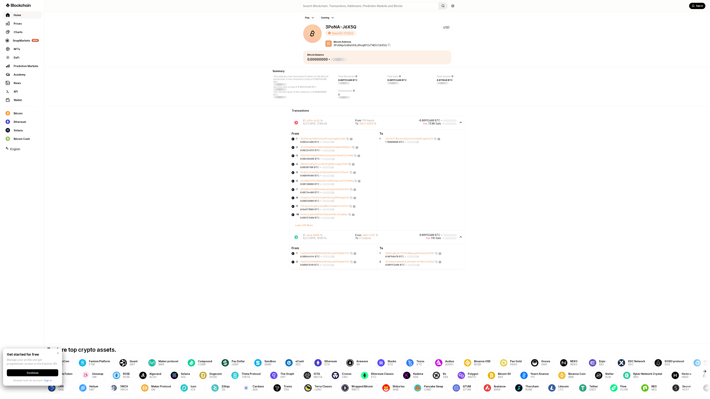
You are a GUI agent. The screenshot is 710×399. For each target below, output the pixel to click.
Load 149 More (304, 225)
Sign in (48, 380)
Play (307, 17)
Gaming (325, 17)
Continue (32, 372)
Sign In (699, 6)
